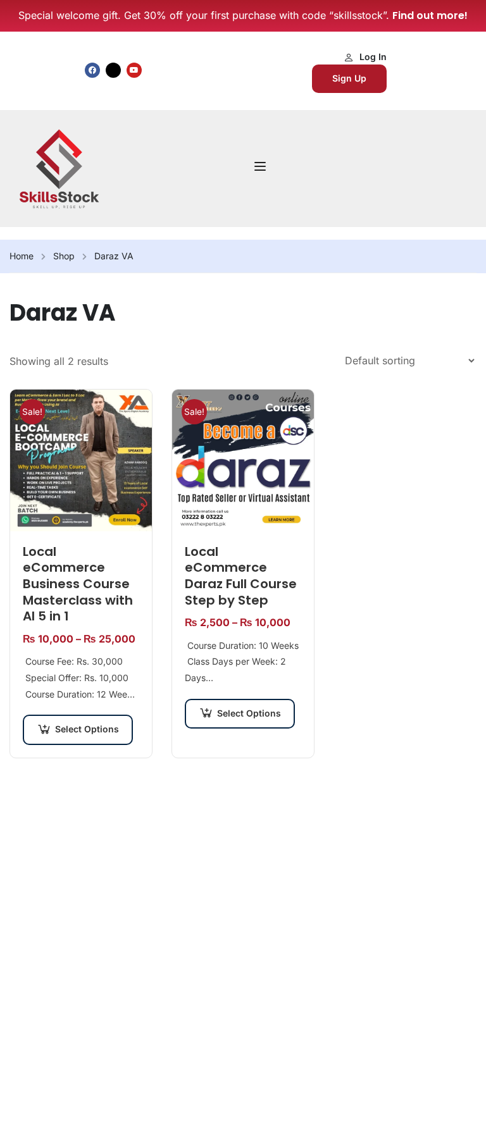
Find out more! (430, 15)
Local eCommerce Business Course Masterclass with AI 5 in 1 (78, 584)
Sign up (349, 78)
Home (21, 255)
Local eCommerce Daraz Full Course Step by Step (241, 576)
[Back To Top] (460, 1105)
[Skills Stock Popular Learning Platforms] (58, 167)
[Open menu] (261, 168)
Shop (64, 255)
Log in (373, 56)
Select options (87, 729)
